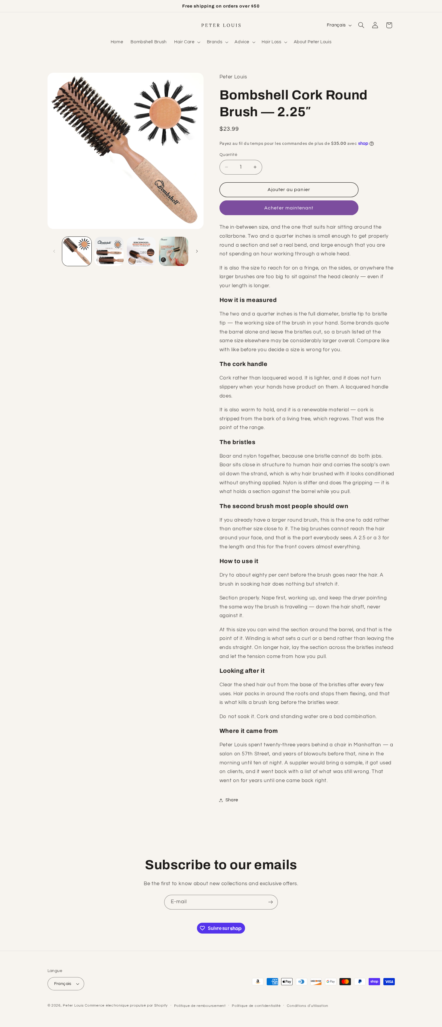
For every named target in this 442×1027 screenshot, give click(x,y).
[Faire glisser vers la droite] (197, 251)
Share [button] (232, 800)
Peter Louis (73, 1005)
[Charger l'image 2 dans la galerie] (109, 251)
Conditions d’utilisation (307, 1005)
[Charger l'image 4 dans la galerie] (173, 251)
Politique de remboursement (200, 1005)
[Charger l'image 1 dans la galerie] (76, 251)
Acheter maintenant (288, 208)
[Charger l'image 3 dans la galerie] (141, 251)
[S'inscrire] (271, 902)
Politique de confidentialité (256, 1005)
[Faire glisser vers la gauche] (54, 251)
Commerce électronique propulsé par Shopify (126, 1005)
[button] (186, 42)
